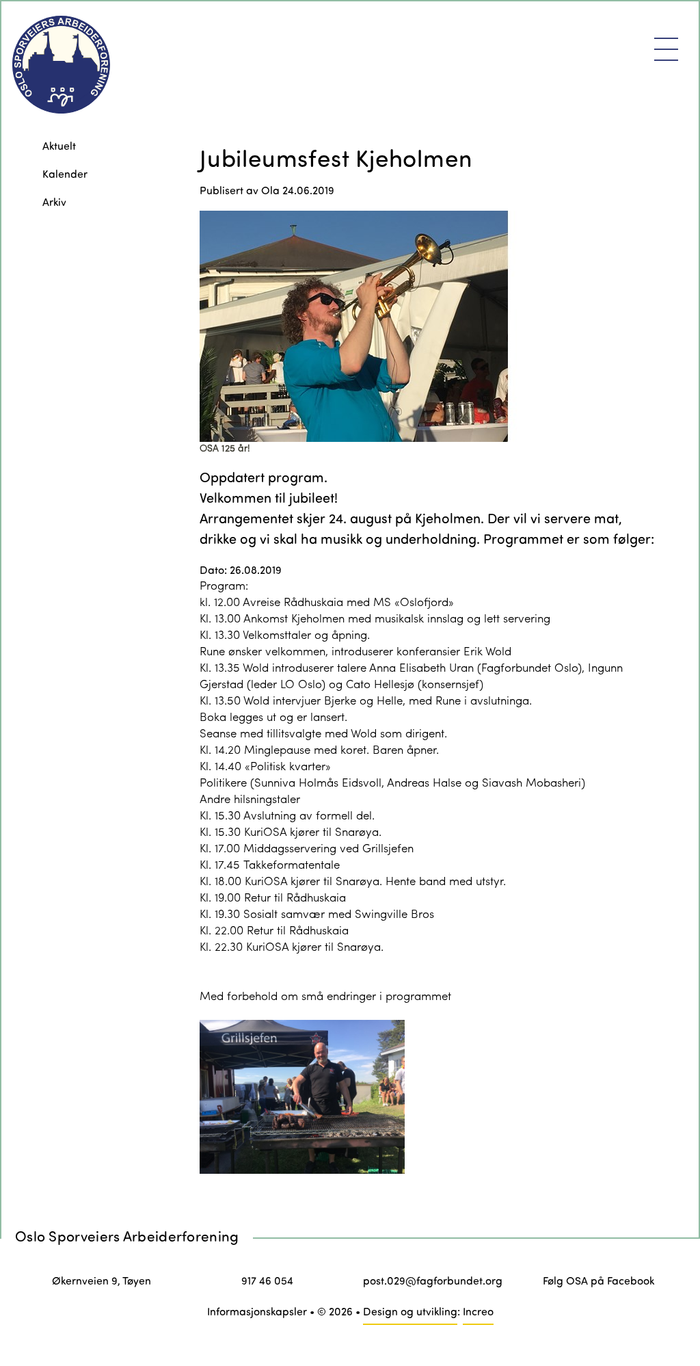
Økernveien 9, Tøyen (101, 1280)
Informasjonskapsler (257, 1311)
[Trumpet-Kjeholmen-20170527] (430, 326)
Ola (270, 190)
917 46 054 (267, 1280)
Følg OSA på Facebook (598, 1280)
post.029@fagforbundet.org (432, 1280)
